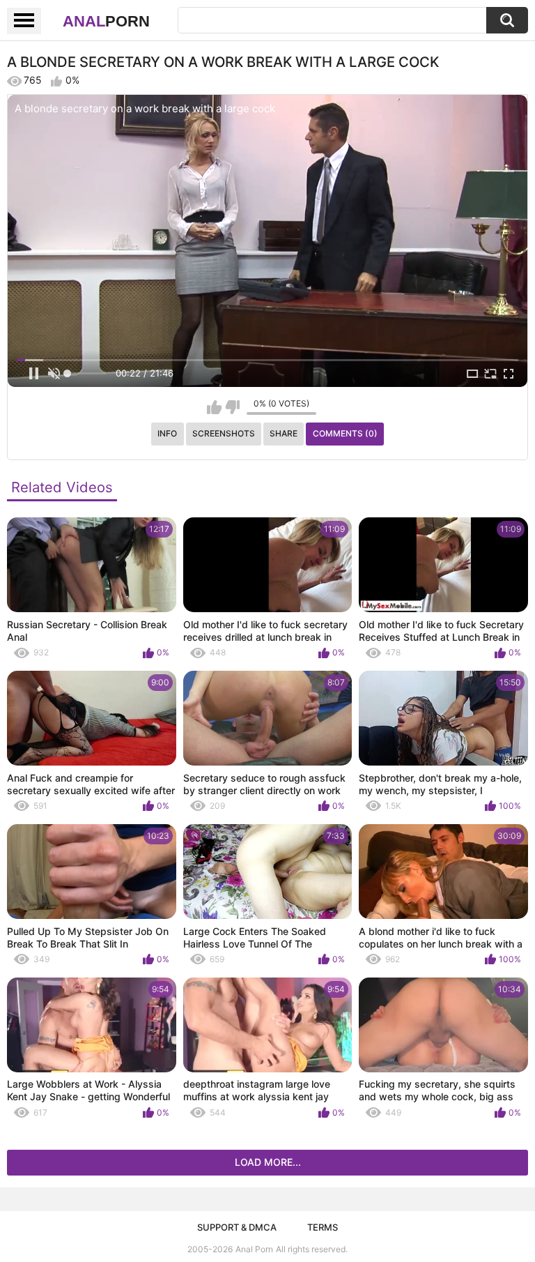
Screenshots (223, 433)
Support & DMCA (237, 1227)
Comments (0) (345, 433)
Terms (322, 1227)
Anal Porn (254, 1249)
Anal (106, 21)
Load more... (268, 1162)
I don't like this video (232, 407)
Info (167, 433)
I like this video (214, 407)
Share (283, 433)
